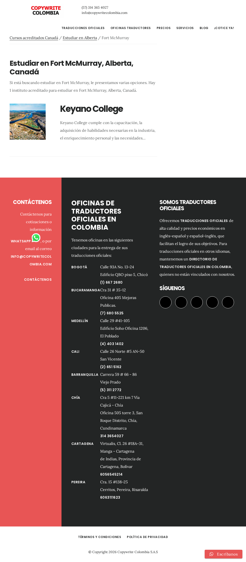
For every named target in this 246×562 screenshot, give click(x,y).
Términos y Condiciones (99, 537)
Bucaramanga (85, 290)
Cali (75, 351)
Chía (75, 397)
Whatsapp (21, 241)
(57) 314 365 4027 (95, 7)
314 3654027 (112, 436)
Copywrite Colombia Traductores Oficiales (46, 10)
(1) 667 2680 (111, 282)
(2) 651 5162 (111, 367)
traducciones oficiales (204, 220)
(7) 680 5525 (112, 313)
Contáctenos (38, 279)
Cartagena (82, 443)
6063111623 (110, 497)
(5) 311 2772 (111, 390)
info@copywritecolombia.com (105, 13)
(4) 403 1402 (112, 343)
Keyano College (91, 109)
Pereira (78, 482)
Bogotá (79, 267)
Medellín (79, 320)
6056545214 (111, 474)
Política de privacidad (147, 537)
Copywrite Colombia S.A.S (137, 552)
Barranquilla (84, 374)
